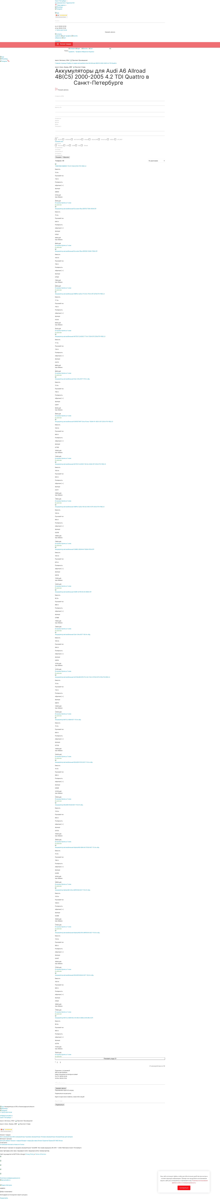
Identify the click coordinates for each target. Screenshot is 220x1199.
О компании (58, 3)
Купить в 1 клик (66, 203)
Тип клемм (57, 149)
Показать (58, 157)
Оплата (40, 1140)
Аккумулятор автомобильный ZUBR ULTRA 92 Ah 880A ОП (73, 592)
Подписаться (60, 1105)
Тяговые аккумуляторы (48, 1137)
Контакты (11, 1144)
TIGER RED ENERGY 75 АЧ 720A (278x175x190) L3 (70, 166)
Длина (56, 124)
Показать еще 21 (110, 1058)
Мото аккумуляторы (19, 1137)
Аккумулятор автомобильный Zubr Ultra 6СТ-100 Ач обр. (72, 634)
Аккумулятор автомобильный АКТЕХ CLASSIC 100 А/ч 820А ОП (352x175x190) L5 (80, 464)
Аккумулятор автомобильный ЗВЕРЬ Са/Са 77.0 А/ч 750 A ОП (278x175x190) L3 (80, 294)
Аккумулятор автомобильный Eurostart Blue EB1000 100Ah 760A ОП (76, 251)
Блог (64, 3)
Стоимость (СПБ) (59, 96)
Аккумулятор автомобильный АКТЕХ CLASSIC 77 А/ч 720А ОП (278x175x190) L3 (80, 336)
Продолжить (4, 1198)
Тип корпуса (58, 153)
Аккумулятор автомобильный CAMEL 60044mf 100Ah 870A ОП (74, 549)
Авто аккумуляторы (6, 1137)
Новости (16, 1144)
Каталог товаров (65, 44)
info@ (6, 1115)
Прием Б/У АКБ (53, 1140)
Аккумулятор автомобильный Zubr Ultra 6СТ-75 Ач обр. (72, 379)
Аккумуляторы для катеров (64, 1137)
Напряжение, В (59, 151)
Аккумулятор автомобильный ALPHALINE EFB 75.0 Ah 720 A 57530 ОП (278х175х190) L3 (82, 677)
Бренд (56, 137)
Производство (58, 155)
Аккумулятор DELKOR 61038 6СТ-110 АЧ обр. (69, 805)
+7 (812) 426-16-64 (61, 30)
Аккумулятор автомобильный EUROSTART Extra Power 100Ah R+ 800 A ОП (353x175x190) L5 (84, 421)
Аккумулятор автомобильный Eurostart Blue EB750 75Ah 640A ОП (75, 208)
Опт (73, 3)
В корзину (58, 203)
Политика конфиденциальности (10, 1178)
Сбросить (66, 157)
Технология (58, 143)
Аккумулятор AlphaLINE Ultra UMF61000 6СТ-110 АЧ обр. (72, 890)
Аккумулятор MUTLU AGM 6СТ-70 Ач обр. (68, 719)
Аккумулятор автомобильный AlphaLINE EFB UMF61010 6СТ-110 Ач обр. (77, 932)
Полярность (58, 118)
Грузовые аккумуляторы (32, 1137)
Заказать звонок (61, 1088)
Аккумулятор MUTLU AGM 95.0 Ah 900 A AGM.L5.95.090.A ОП (74, 1018)
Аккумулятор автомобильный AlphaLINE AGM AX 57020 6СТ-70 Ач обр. (77, 847)
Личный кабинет (5, 1140)
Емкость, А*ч (58, 107)
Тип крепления (58, 147)
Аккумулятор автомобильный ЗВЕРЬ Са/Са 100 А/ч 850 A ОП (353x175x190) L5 (79, 507)
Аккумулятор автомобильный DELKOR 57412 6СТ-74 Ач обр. (74, 762)
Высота (57, 122)
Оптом (61, 1140)
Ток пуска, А (58, 126)
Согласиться (184, 1188)
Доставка (34, 1140)
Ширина (57, 120)
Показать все (59, 141)
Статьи (22, 1144)
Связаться (60, 48)
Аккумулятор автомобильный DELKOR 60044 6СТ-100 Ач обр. (74, 975)
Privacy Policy (29, 1154)
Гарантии (69, 3)
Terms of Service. (40, 1154)
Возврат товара (26, 1140)
